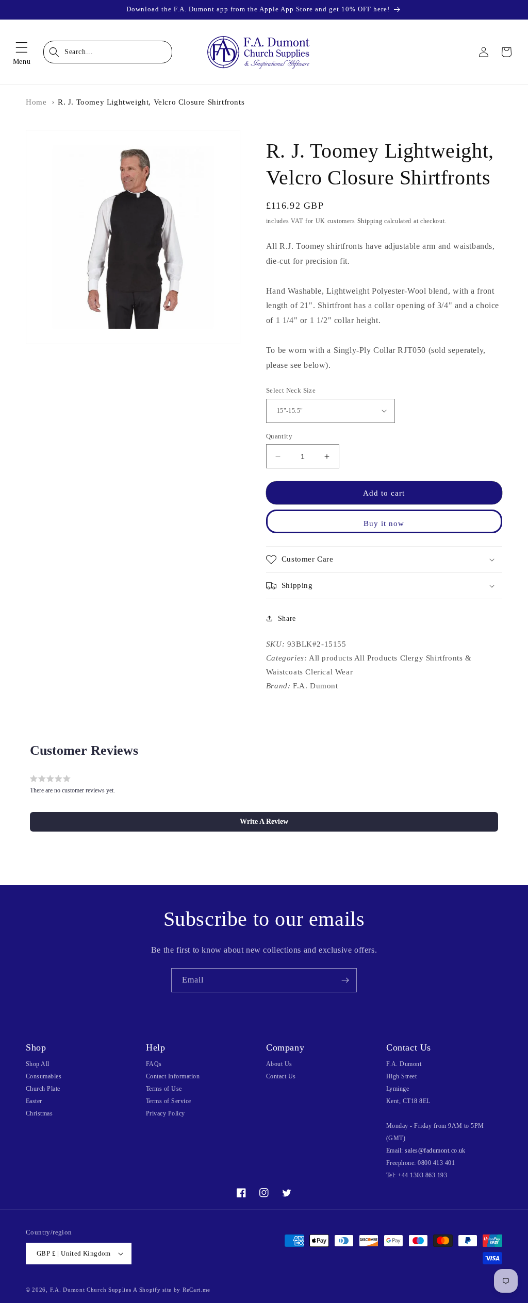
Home (36, 102)
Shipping (370, 221)
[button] (21, 52)
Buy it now (384, 523)
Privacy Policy (165, 1113)
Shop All (38, 1064)
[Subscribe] (345, 980)
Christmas (39, 1113)
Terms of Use (164, 1088)
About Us (279, 1064)
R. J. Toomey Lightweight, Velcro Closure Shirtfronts (151, 102)
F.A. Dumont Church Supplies (90, 1290)
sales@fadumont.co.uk (435, 1150)
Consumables (43, 1076)
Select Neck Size (291, 390)
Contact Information (173, 1076)
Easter (34, 1101)
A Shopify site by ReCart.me (171, 1290)
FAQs (154, 1064)
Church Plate (43, 1088)
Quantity (279, 436)
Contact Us (281, 1076)
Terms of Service (168, 1101)
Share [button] (287, 618)
